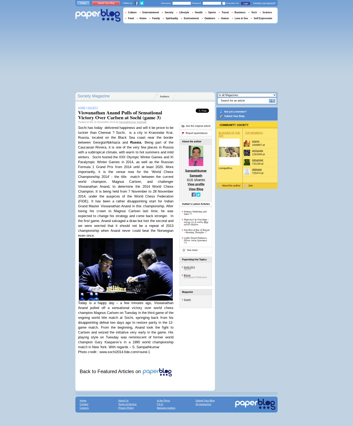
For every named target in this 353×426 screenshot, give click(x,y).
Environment (191, 18)
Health (198, 12)
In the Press (163, 400)
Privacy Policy (126, 408)
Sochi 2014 (189, 267)
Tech (254, 12)
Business (240, 12)
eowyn (255, 141)
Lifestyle (184, 12)
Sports (212, 12)
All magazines (203, 404)
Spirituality (172, 18)
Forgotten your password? (264, 3)
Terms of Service (127, 404)
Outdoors (209, 18)
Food (131, 18)
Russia (187, 275)
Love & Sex (241, 18)
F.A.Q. (160, 404)
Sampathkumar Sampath (133, 122)
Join (250, 185)
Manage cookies (166, 408)
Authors (164, 96)
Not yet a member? (235, 111)
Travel (225, 12)
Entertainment (150, 12)
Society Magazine (94, 96)
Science (267, 12)
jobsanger (257, 160)
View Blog (196, 189)
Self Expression (263, 18)
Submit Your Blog (234, 116)
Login (245, 3)
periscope (257, 150)
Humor (225, 18)
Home (83, 3)
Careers (84, 408)
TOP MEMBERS (254, 133)
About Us (123, 400)
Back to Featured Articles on (111, 371)
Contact (84, 404)
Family (156, 18)
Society (187, 299)
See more (192, 250)
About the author (231, 185)
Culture (132, 12)
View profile (196, 184)
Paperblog (98, 15)
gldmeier (257, 169)
